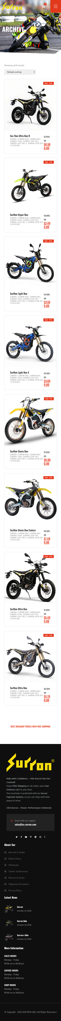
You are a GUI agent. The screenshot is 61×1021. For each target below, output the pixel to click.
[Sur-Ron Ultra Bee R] (30, 105)
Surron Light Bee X (18, 143)
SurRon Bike (35, 139)
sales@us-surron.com (25, 824)
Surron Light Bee (30, 141)
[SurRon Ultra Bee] (30, 578)
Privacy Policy (15, 890)
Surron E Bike (16, 141)
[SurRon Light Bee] (30, 263)
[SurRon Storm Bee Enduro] (30, 499)
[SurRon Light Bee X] (30, 342)
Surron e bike (23, 935)
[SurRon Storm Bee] (30, 420)
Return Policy (15, 858)
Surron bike (22, 920)
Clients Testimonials (18, 871)
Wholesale (14, 865)
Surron (20, 906)
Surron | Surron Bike (19, 139)
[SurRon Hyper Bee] (30, 184)
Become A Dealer (17, 852)
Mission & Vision (17, 877)
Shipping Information (19, 884)
